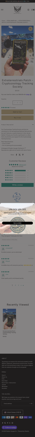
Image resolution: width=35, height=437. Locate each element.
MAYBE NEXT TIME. (17, 227)
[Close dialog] (33, 204)
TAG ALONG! (17, 223)
